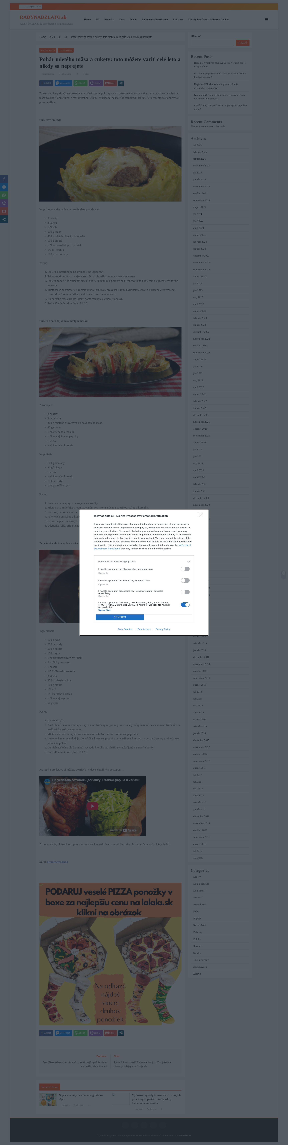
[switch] (185, 569)
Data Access (144, 629)
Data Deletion (125, 629)
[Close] (201, 516)
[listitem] (144, 561)
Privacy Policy (163, 629)
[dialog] (144, 572)
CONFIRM (120, 617)
